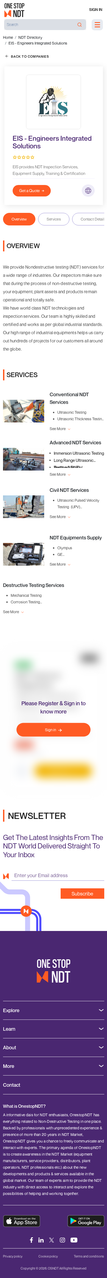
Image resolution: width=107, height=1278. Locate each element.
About (9, 1047)
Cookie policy (48, 1256)
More (8, 1066)
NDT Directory (30, 37)
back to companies (30, 56)
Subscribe (82, 894)
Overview (19, 219)
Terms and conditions (89, 1256)
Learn (9, 1029)
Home (8, 37)
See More (58, 428)
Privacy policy (12, 1256)
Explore (11, 1010)
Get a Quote (29, 190)
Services (54, 219)
